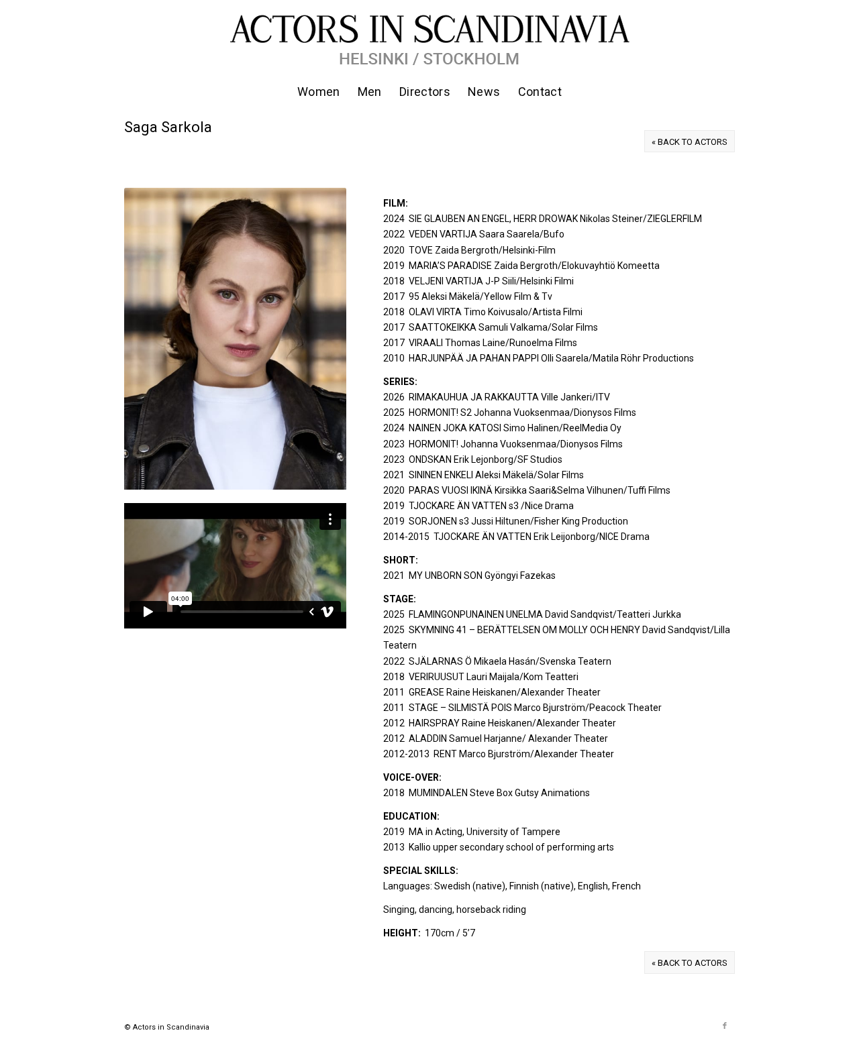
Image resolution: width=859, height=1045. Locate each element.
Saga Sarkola (168, 127)
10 (282, 474)
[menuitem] (319, 92)
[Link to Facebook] (725, 1026)
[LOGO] (429, 37)
